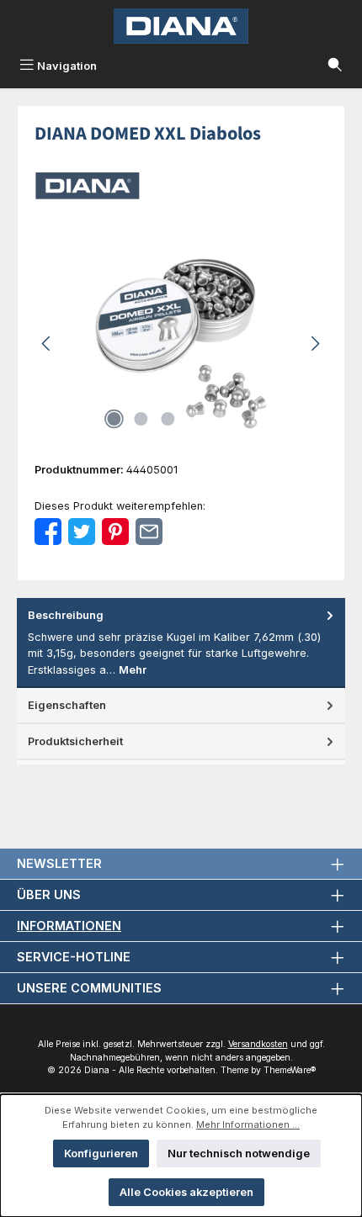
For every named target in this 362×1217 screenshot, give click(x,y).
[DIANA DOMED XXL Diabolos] (181, 343)
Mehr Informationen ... (248, 1124)
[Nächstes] (314, 343)
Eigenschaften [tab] (67, 705)
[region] (181, 343)
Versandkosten (258, 1044)
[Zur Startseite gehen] (181, 26)
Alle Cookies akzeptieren (186, 1192)
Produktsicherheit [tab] (75, 741)
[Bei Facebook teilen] (48, 531)
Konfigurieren (101, 1153)
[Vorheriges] (47, 343)
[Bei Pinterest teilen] (115, 531)
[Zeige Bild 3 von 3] (167, 419)
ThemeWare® (290, 1070)
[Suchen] (335, 66)
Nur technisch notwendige (239, 1153)
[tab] (181, 643)
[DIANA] (181, 185)
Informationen (69, 925)
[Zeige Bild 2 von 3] (140, 419)
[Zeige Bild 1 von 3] (113, 419)
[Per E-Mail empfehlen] (149, 531)
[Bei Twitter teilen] (81, 531)
